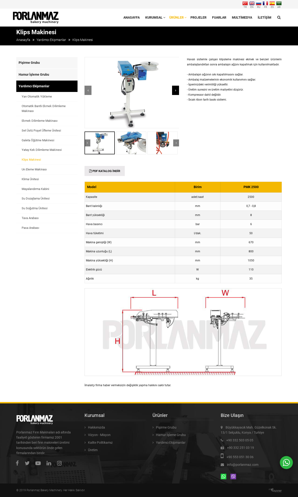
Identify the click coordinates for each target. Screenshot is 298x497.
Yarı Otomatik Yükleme (37, 96)
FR (265, 7)
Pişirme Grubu (29, 62)
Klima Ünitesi (30, 179)
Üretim (93, 450)
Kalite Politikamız (100, 442)
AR (279, 7)
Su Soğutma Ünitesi (34, 208)
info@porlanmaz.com (242, 465)
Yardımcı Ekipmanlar (51, 40)
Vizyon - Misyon (99, 435)
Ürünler (176, 17)
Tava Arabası (30, 218)
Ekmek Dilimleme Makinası (40, 120)
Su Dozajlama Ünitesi (36, 198)
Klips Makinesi (31, 159)
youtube (39, 463)
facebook (18, 463)
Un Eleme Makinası (34, 169)
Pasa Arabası (30, 228)
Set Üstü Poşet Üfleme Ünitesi (41, 130)
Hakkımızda (96, 427)
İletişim (264, 17)
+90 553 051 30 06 (240, 457)
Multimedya (242, 17)
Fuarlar (219, 17)
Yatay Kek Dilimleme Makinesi (42, 150)
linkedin (50, 463)
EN (252, 7)
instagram (60, 463)
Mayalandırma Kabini (35, 189)
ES (272, 7)
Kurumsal (154, 17)
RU (258, 7)
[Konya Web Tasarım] (276, 490)
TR (245, 7)
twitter (28, 463)
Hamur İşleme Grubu (34, 74)
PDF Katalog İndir (106, 171)
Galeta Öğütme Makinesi (38, 140)
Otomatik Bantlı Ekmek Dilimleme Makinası (44, 108)
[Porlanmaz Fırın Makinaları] (36, 14)
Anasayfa (131, 17)
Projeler (198, 17)
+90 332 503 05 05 (239, 440)
